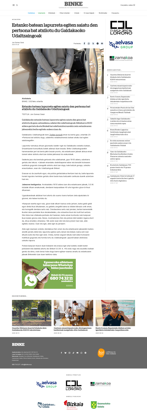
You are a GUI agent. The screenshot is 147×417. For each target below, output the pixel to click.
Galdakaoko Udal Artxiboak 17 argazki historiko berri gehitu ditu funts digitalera (122, 178)
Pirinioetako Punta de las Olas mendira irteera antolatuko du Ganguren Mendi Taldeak (122, 110)
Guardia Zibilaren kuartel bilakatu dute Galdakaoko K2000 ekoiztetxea (120, 77)
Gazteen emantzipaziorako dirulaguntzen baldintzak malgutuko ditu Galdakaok (121, 88)
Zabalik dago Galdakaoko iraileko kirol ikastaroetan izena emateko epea (121, 121)
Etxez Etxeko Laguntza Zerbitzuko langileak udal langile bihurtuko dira (120, 132)
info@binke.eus (26, 364)
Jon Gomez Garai (18, 42)
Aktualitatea (16, 19)
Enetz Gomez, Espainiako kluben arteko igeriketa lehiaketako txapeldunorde (121, 99)
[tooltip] (84, 43)
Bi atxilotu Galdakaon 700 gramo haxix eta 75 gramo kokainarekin (120, 167)
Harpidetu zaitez (126, 5)
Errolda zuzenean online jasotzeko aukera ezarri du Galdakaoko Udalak (120, 143)
